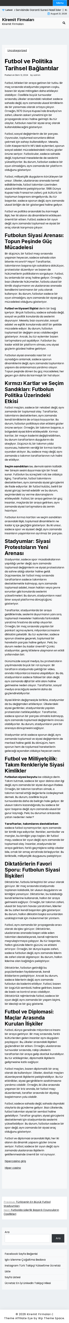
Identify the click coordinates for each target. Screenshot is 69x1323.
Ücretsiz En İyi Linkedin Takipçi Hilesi (28, 1283)
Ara (7, 1232)
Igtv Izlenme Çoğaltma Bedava (25, 1260)
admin (36, 75)
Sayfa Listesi (12, 1277)
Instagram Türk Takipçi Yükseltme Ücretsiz (33, 1265)
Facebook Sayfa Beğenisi (21, 1254)
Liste (8, 1271)
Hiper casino (13, 1168)
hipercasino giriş (15, 1161)
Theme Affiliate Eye (18, 1318)
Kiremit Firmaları (18, 19)
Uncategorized (17, 50)
